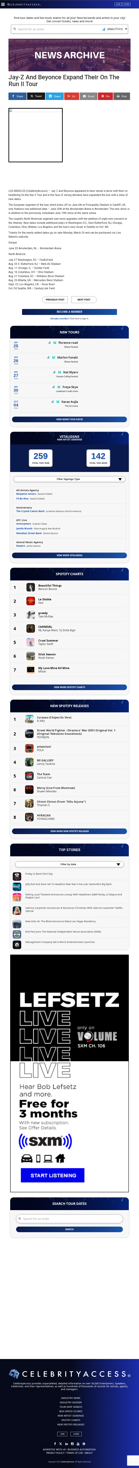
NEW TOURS (69, 332)
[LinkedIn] (67, 1444)
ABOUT (89, 1452)
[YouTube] (78, 1444)
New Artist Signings (69, 440)
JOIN (62, 1434)
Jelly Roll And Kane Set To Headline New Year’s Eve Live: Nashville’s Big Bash (68, 884)
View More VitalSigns (69, 555)
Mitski (42, 671)
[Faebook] (55, 1444)
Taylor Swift (45, 644)
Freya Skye (70, 387)
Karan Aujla (70, 402)
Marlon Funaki (67, 357)
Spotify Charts (69, 574)
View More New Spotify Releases (69, 831)
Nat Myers (70, 372)
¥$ (39, 630)
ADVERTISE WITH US (54, 1449)
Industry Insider (71, 1402)
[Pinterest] (83, 1444)
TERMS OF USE (74, 1452)
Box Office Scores (70, 1411)
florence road (68, 343)
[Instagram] (72, 1444)
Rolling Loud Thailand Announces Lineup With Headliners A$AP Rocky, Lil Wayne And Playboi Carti (73, 896)
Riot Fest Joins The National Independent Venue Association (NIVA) (63, 931)
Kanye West (50, 630)
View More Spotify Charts (69, 687)
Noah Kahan (46, 658)
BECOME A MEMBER (69, 311)
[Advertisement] (70, 172)
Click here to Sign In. (79, 318)
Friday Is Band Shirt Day (39, 873)
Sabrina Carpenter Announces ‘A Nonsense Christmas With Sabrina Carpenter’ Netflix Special (74, 909)
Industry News (70, 1398)
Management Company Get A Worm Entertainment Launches (60, 942)
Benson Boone (47, 589)
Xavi (40, 603)
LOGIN (76, 1434)
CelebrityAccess (67, 1462)
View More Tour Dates (69, 419)
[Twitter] (61, 1444)
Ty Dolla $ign (67, 630)
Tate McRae (45, 616)
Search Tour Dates (69, 1203)
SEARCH (69, 1229)
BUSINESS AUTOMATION (82, 1449)
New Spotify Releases (69, 706)
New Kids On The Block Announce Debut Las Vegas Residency (60, 921)
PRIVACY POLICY (55, 1452)
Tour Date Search (70, 1406)
